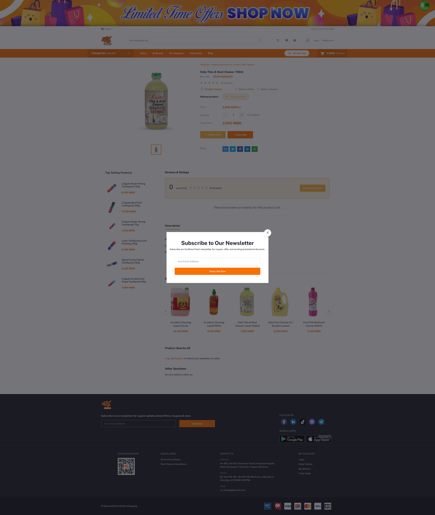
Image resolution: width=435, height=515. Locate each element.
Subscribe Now (217, 271)
